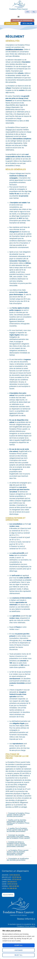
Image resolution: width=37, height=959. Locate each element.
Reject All (18, 955)
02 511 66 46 (16, 877)
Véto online (27, 23)
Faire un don (11, 23)
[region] (18, 943)
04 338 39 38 (12, 888)
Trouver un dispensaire (22, 20)
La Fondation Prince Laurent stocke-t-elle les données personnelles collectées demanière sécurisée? (17, 852)
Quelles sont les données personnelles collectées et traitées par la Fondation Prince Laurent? (18, 822)
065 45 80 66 (14, 886)
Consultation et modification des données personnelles (18, 859)
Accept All (18, 945)
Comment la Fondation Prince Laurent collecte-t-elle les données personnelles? (18, 814)
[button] (18, 16)
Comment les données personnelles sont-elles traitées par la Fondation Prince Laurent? (18, 836)
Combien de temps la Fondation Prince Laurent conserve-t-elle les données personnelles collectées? (17, 844)
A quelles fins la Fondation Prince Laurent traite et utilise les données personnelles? (17, 829)
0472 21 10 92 (12, 884)
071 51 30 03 (16, 879)
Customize (18, 950)
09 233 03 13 (12, 882)
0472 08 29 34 (14, 875)
